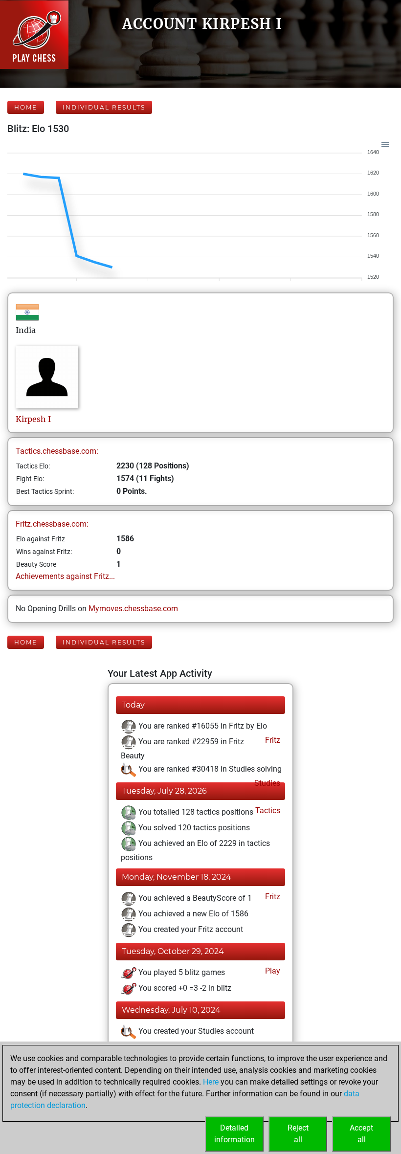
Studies (266, 783)
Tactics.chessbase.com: (57, 451)
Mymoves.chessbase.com (133, 608)
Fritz (271, 740)
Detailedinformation (234, 1133)
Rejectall (298, 1133)
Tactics (266, 810)
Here (211, 1082)
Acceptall (361, 1133)
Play (271, 971)
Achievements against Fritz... (65, 576)
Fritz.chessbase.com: (52, 524)
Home (25, 107)
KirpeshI (33, 419)
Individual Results (104, 107)
